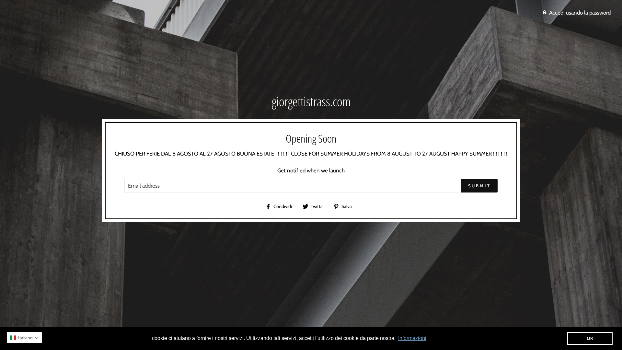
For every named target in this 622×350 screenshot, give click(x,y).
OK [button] (590, 338)
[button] (24, 337)
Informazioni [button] (412, 338)
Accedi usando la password (580, 12)
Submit (479, 185)
